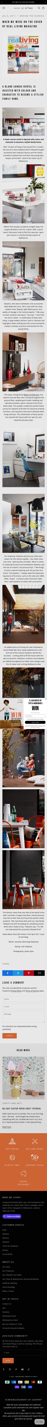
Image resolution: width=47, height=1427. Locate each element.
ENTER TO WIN (35, 722)
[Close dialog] (46, 699)
